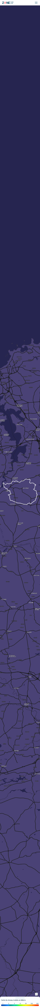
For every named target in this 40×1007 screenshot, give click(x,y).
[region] (20, 503)
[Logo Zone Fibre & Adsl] (7, 3)
